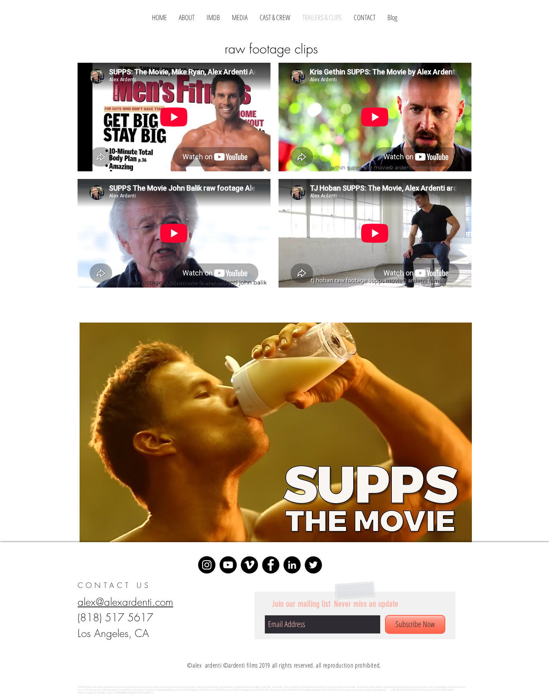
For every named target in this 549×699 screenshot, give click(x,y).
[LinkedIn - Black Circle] (292, 565)
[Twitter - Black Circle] (313, 565)
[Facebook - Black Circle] (270, 565)
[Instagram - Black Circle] (206, 565)
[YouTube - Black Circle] (228, 565)
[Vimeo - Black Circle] (249, 565)
